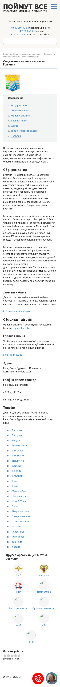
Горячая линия (19, 120)
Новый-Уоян (19, 501)
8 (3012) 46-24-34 (12, 355)
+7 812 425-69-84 (20, 34)
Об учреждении (19, 105)
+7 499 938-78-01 (25, 31)
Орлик (15, 506)
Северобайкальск (22, 516)
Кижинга (16, 470)
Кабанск (16, 465)
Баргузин (17, 435)
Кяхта (15, 486)
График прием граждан (24, 130)
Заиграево (18, 450)
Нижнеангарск (20, 496)
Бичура (16, 440)
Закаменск (18, 455)
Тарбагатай (18, 531)
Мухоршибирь (19, 491)
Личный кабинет (20, 110)
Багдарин (17, 430)
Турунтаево (18, 536)
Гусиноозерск (20, 445)
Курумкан (17, 475)
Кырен (15, 481)
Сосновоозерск (21, 521)
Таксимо (16, 526)
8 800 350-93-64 (20, 27)
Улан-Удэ (17, 541)
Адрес (14, 125)
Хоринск (16, 546)
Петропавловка (20, 511)
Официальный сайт (21, 115)
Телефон (16, 136)
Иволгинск (18, 460)
